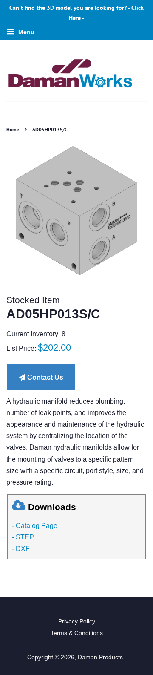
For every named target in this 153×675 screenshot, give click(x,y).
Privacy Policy (76, 621)
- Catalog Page (34, 525)
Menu (25, 32)
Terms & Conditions (77, 633)
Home (12, 129)
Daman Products (101, 657)
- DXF (21, 548)
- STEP (23, 537)
